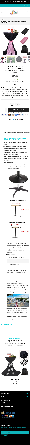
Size (15, 102)
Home (2, 19)
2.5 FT (17, 104)
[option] (11, 59)
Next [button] (27, 365)
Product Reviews (6, 324)
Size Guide (17, 102)
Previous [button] (2, 365)
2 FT (12, 104)
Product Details (6, 128)
